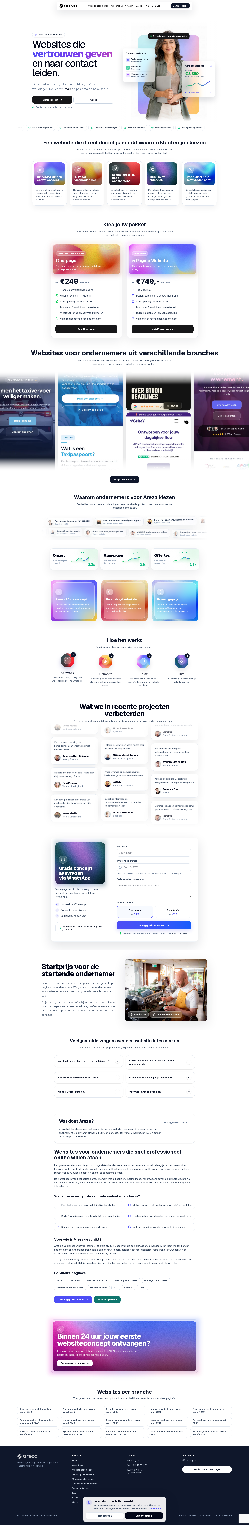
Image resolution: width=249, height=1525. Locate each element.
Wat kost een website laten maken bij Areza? (84, 1061)
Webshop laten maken (120, 6)
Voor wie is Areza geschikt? (145, 1091)
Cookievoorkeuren (223, 1515)
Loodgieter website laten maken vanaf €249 (165, 1410)
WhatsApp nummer (127, 861)
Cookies (192, 1515)
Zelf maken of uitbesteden (70, 1287)
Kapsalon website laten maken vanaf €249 (78, 1421)
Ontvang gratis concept (71, 1299)
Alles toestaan (144, 1515)
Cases (139, 6)
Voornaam (122, 846)
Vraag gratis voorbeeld (152, 925)
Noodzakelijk (105, 1515)
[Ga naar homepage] (27, 6)
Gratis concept (221, 6)
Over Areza (74, 1280)
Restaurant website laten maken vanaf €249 (165, 1421)
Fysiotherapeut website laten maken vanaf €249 (78, 1433)
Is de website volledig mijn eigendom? (150, 1077)
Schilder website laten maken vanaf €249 (121, 1410)
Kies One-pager (87, 329)
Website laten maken (92, 6)
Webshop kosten (98, 1287)
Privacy (182, 1515)
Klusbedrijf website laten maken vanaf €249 (209, 1433)
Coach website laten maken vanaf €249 (166, 1433)
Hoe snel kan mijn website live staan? (79, 1077)
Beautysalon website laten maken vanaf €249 (123, 1421)
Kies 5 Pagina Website (162, 329)
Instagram (191, 1460)
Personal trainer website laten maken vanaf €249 (121, 1433)
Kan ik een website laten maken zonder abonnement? (151, 1062)
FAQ (150, 6)
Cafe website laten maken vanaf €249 (209, 1421)
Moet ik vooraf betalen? (71, 1091)
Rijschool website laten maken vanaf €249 (35, 1410)
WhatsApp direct (107, 1299)
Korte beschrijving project (130, 879)
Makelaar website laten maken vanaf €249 (35, 1433)
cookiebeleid (154, 1508)
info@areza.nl (138, 1460)
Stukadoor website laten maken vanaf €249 (79, 1410)
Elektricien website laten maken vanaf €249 (209, 1410)
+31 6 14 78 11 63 (139, 1465)
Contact (161, 6)
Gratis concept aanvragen (207, 1469)
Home (59, 1280)
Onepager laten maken (156, 1280)
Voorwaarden (204, 1515)
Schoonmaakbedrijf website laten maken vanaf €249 (37, 1421)
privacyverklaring (180, 933)
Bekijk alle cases (122, 479)
